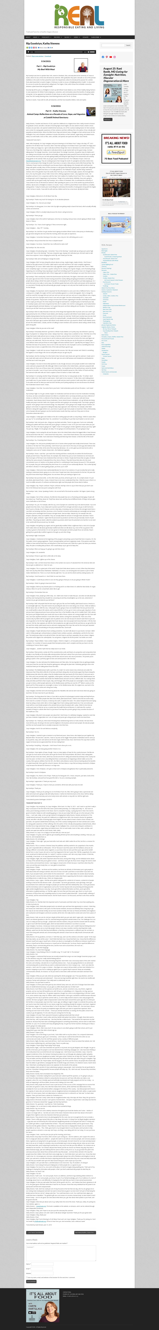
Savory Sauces (106, 354)
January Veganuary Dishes (109, 325)
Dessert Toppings (106, 268)
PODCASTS (46, 37)
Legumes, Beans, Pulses (108, 327)
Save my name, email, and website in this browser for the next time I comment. (51, 1277)
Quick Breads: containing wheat (113, 256)
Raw (103, 342)
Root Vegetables (106, 344)
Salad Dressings (106, 346)
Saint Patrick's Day (108, 319)
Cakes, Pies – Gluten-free (110, 274)
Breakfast (104, 262)
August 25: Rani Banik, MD (116, 74)
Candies (105, 276)
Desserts (104, 270)
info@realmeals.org (40, 1221)
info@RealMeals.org (72, 1296)
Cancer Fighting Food (107, 264)
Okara (106, 333)
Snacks (103, 362)
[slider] (92, 51)
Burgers (105, 352)
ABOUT (28, 37)
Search (128, 45)
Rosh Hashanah (107, 317)
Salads (103, 348)
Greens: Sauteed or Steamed (110, 290)
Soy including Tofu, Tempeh (110, 331)
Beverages (104, 251)
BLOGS (67, 37)
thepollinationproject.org (33, 161)
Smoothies (105, 360)
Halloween (106, 303)
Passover (105, 313)
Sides (103, 358)
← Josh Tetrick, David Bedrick (35, 1232)
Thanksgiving (106, 321)
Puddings (105, 286)
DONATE (85, 37)
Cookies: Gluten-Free (108, 278)
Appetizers (105, 249)
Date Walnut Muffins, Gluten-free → (85, 1232)
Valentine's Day (107, 323)
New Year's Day (107, 309)
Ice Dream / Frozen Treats (111, 284)
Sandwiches (105, 350)
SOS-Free (104, 364)
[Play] (28, 52)
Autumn (105, 294)
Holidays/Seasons (107, 292)
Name (28, 1264)
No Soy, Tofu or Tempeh (109, 329)
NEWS (35, 37)
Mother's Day (106, 307)
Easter (104, 301)
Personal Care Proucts (108, 338)
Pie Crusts (104, 340)
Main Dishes (105, 335)
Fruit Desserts (107, 282)
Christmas (105, 299)
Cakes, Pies (106, 272)
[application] (61, 52)
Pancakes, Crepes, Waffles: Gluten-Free (112, 337)
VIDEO (76, 37)
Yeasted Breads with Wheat (110, 260)
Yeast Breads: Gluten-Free (110, 258)
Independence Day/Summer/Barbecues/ (114, 305)
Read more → (108, 119)
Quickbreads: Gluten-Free (110, 254)
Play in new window (37, 56)
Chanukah (105, 297)
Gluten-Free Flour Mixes (108, 288)
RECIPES (57, 37)
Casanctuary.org (41, 1206)
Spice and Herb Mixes (108, 368)
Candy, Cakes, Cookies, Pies (110, 296)
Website (28, 1273)
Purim (104, 315)
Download (48, 56)
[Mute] (88, 52)
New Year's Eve (107, 311)
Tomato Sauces (107, 356)
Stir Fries (104, 370)
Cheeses (104, 266)
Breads (104, 253)
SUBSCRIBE (95, 37)
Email (28, 1269)
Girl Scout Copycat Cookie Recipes (113, 280)
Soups (103, 366)
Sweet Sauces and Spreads (109, 372)
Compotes (106, 374)
